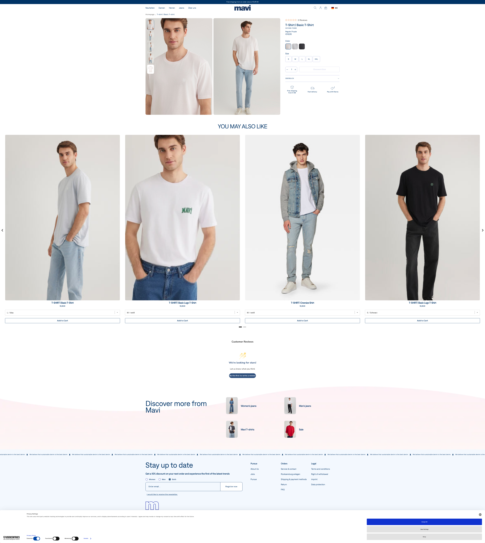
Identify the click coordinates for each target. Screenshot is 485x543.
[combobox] (335, 8)
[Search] (315, 8)
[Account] (320, 8)
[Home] (242, 8)
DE (336, 8)
